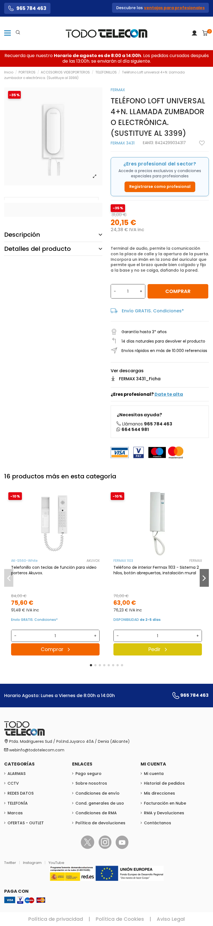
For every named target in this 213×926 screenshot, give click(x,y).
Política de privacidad (55, 918)
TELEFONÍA (17, 803)
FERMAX (118, 90)
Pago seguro (88, 773)
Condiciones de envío (97, 793)
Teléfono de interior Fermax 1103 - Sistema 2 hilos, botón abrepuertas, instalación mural (156, 570)
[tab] (53, 235)
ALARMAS (16, 773)
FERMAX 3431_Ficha (140, 379)
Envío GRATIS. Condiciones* (153, 311)
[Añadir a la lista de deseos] (202, 143)
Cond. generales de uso (99, 803)
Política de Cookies (120, 918)
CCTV (13, 783)
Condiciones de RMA (96, 813)
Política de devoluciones (100, 823)
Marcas (15, 813)
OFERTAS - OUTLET (25, 823)
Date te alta (168, 394)
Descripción (22, 234)
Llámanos (147, 424)
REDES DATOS (20, 793)
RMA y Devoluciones (164, 813)
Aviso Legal (171, 918)
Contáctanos (157, 823)
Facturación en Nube (165, 803)
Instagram (32, 862)
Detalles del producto (37, 248)
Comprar (178, 291)
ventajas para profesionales (174, 8)
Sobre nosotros (91, 783)
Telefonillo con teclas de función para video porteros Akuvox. (54, 570)
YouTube (56, 862)
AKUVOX (93, 560)
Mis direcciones (159, 793)
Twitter (10, 862)
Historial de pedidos (164, 783)
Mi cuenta (154, 773)
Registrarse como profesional (160, 186)
